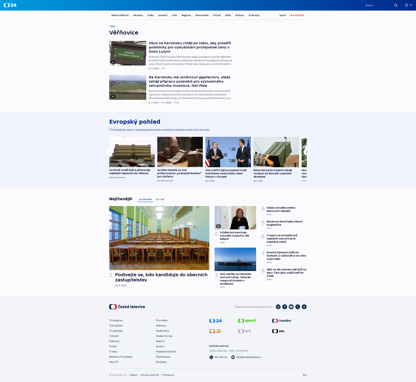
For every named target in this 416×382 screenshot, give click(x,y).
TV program (116, 320)
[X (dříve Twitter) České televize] (297, 306)
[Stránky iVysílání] (281, 320)
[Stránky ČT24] (215, 320)
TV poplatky (116, 330)
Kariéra (160, 346)
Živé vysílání (116, 325)
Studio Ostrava (164, 335)
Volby (150, 15)
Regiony (186, 15)
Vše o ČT (113, 361)
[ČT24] (10, 5)
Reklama (161, 325)
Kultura (239, 15)
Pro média (161, 320)
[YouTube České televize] (291, 306)
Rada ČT (160, 341)
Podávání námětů (166, 351)
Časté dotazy (163, 356)
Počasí (217, 15)
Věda (228, 15)
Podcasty (254, 15)
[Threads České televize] (304, 306)
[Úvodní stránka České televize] (127, 306)
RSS (305, 374)
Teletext (114, 335)
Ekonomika (201, 15)
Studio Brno (162, 330)
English (133, 374)
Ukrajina (138, 15)
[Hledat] (396, 5)
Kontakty (161, 361)
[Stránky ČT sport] (247, 320)
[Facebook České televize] (284, 306)
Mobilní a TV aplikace (121, 356)
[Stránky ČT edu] (278, 330)
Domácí (162, 15)
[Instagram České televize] (278, 306)
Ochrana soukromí (150, 374)
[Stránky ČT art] (244, 330)
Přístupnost (168, 374)
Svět (174, 15)
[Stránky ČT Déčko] (215, 330)
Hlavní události (120, 15)
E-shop (113, 351)
